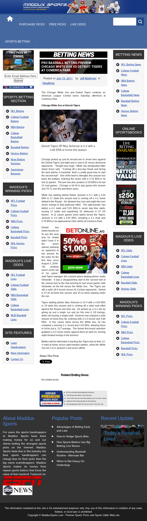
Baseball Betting (20, 147)
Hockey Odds (128, 288)
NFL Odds (126, 250)
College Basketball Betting (16, 137)
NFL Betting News (131, 64)
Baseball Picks (19, 237)
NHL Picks (127, 354)
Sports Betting (17, 41)
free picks (57, 24)
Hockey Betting (19, 153)
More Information (20, 353)
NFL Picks (127, 316)
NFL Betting (17, 111)
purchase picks (32, 24)
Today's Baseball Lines (122, 435)
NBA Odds (127, 266)
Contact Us (17, 359)
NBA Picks (17, 221)
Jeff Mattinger (88, 78)
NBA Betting (17, 127)
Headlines (48, 83)
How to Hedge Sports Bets (73, 436)
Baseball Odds (129, 282)
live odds (78, 24)
